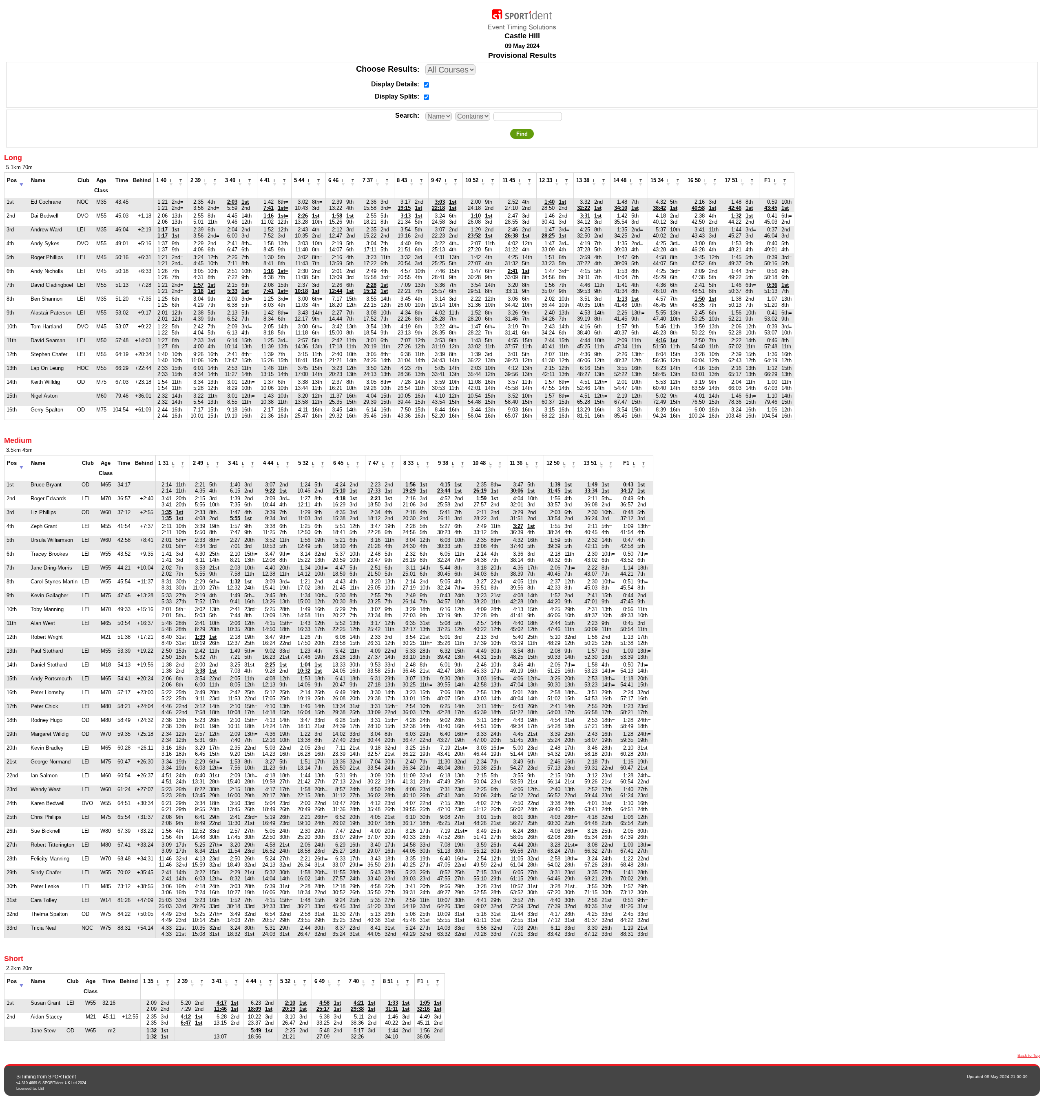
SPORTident (62, 1077)
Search (406, 115)
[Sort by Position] (21, 182)
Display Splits (396, 96)
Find (522, 134)
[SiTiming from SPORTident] (522, 18)
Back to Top (1028, 1055)
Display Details (394, 84)
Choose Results (386, 68)
